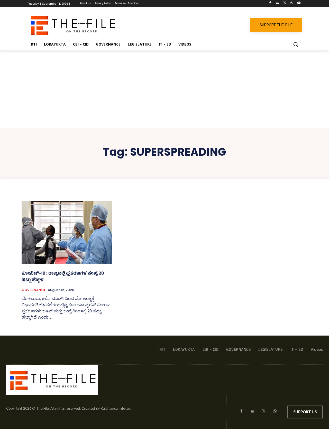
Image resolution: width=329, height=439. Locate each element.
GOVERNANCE (34, 290)
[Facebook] (270, 4)
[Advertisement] (164, 89)
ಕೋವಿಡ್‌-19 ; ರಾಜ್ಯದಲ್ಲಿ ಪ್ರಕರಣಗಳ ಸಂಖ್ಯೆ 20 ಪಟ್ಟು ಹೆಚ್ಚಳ (63, 277)
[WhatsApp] (292, 4)
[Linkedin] (277, 4)
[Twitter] (285, 4)
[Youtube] (299, 4)
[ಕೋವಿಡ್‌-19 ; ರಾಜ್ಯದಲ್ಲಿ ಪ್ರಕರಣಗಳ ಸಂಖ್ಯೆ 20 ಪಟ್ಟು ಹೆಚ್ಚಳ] (67, 232)
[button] (295, 44)
